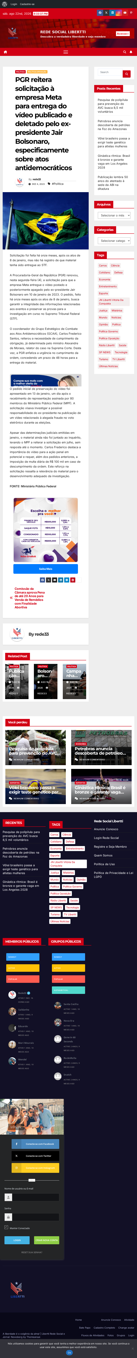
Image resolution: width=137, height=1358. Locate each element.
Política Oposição (37, 72)
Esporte (103, 293)
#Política (58, 184)
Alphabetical (61, 990)
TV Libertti (118, 359)
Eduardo (23, 1026)
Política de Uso (104, 864)
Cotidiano (104, 272)
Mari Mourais (26, 1042)
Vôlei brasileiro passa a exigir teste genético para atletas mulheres (114, 142)
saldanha (23, 1009)
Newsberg (16, 1337)
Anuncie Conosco (106, 829)
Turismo (103, 359)
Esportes (15, 783)
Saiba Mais (45, 568)
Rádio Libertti (107, 345)
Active (11, 968)
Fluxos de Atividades (92, 1335)
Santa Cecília (71, 1004)
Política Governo (108, 331)
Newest (12, 957)
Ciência (115, 265)
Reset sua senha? (31, 1252)
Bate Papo (84, 1327)
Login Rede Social (106, 838)
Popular (12, 979)
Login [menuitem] (14, 4)
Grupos (121, 1335)
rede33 (37, 179)
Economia (104, 279)
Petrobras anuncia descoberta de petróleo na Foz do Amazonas (114, 125)
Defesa (118, 272)
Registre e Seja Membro (110, 846)
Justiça (103, 310)
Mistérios (117, 310)
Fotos (111, 1335)
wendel (22, 1059)
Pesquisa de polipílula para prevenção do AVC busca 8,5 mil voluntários (34, 753)
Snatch (67, 1074)
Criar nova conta (47, 1240)
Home (78, 1319)
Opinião (103, 324)
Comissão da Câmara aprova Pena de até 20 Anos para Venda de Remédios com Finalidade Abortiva (30, 598)
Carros (103, 265)
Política (20, 72)
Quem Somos (103, 855)
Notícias (116, 317)
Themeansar (33, 1337)
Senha (7, 1208)
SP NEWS (104, 352)
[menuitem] (4, 4)
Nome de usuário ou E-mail (18, 1188)
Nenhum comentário (26, 759)
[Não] (132, 1348)
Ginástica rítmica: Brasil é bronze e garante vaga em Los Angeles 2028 (100, 792)
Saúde (122, 345)
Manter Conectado (20, 1228)
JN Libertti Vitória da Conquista (111, 301)
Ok (69, 1352)
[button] (124, 52)
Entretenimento (108, 286)
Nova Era (69, 1020)
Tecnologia (121, 352)
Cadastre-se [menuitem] (27, 4)
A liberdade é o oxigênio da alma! (21, 1333)
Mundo (103, 317)
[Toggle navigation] (65, 52)
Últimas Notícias (108, 366)
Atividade (129, 1319)
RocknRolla (70, 1058)
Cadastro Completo (104, 1327)
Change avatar (126, 1327)
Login (131, 1335)
